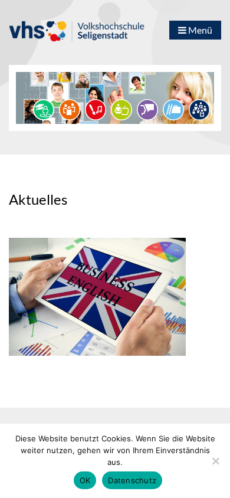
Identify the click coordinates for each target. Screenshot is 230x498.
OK (85, 480)
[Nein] (215, 461)
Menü (199, 29)
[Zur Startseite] (76, 25)
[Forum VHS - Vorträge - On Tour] (43, 108)
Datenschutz (132, 480)
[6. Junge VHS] (199, 108)
